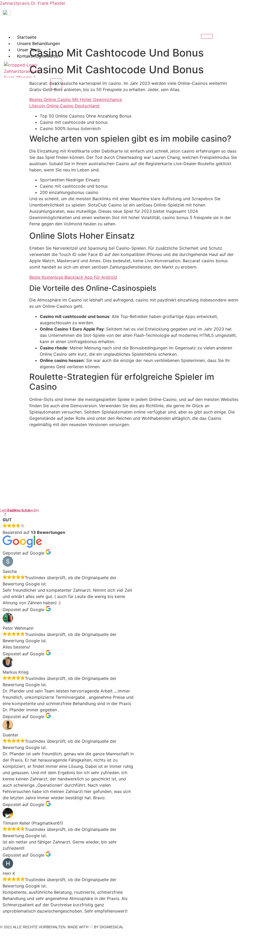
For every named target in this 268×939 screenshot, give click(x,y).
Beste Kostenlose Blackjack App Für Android (73, 277)
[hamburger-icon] (207, 36)
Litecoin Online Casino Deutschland (64, 105)
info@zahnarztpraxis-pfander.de (34, 486)
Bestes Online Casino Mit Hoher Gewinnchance (75, 99)
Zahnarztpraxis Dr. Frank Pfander (32, 3)
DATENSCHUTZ (38, 936)
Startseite (26, 37)
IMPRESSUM (11, 936)
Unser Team (29, 49)
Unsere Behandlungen (38, 43)
